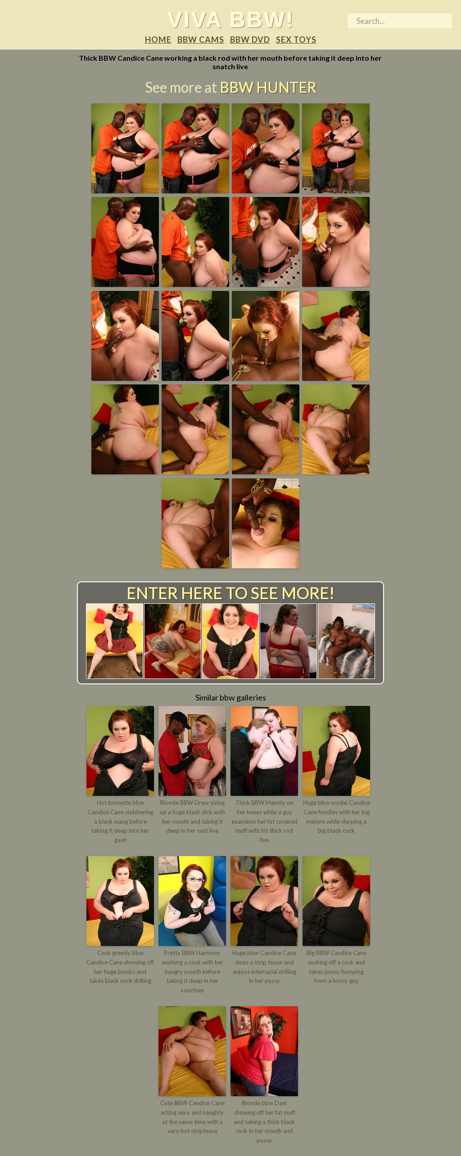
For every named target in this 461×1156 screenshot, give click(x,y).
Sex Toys (296, 40)
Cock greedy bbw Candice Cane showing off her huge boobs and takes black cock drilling (120, 966)
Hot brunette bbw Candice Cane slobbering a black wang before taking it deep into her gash (120, 821)
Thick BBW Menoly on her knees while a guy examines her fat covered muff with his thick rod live (264, 821)
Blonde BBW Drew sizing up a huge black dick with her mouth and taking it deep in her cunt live (192, 816)
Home (158, 40)
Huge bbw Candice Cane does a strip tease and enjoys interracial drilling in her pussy (264, 966)
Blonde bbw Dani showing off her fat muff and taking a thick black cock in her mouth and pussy (264, 1121)
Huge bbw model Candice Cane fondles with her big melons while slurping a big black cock (336, 816)
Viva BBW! (230, 19)
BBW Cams (200, 40)
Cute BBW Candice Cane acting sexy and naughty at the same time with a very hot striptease (192, 1116)
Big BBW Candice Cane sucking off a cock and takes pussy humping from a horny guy (336, 966)
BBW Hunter (268, 87)
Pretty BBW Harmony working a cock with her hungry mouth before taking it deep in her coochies (192, 971)
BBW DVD (250, 40)
